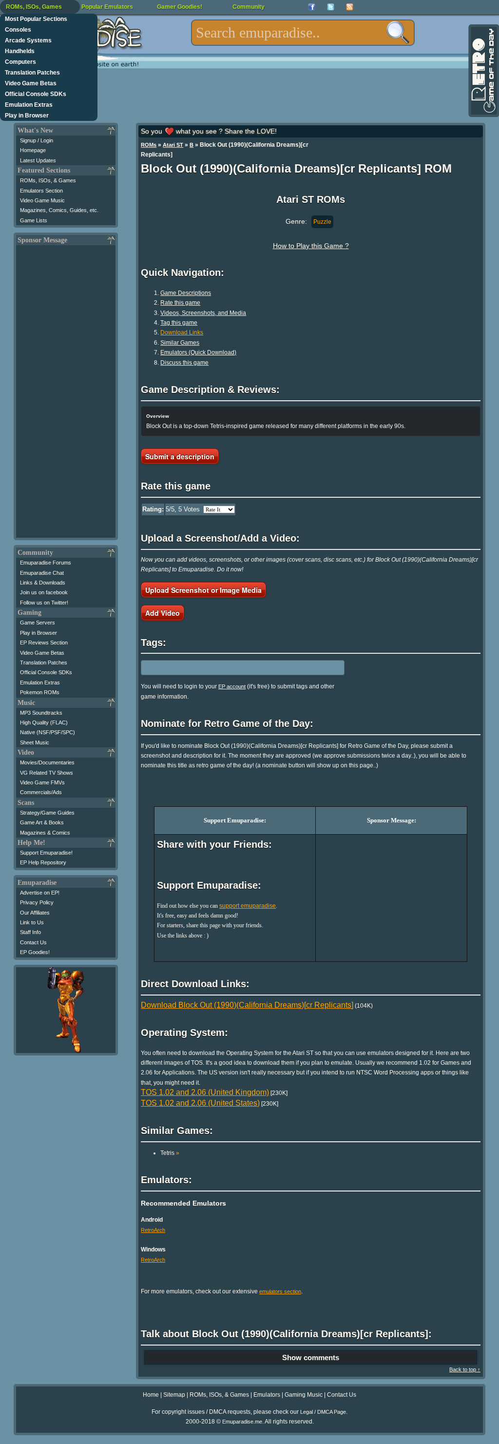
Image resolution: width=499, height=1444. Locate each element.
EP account (232, 686)
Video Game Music (42, 200)
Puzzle (322, 221)
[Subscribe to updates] (349, 7)
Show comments (310, 1357)
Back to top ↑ (464, 1369)
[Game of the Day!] (483, 70)
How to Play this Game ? (311, 246)
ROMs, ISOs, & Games (48, 180)
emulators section (280, 1291)
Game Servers (37, 622)
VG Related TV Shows (46, 773)
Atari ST (173, 145)
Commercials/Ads (41, 792)
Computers (20, 62)
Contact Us (33, 942)
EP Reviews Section (44, 642)
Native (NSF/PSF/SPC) (47, 732)
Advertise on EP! (39, 893)
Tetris (169, 1153)
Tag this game (178, 322)
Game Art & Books (42, 822)
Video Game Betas (31, 83)
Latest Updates (38, 160)
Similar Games (179, 342)
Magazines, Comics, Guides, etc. (59, 210)
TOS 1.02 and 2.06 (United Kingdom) (205, 1092)
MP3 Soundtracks (41, 713)
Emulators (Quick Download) (198, 352)
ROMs (148, 145)
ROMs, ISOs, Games (34, 6)
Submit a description (179, 456)
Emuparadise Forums (45, 563)
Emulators (266, 1394)
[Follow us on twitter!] (330, 7)
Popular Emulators (107, 6)
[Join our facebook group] (311, 7)
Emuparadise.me (242, 1421)
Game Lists (33, 220)
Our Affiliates (35, 913)
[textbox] (303, 33)
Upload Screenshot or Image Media (203, 590)
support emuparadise (247, 905)
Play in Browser (27, 115)
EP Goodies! (35, 952)
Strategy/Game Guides (47, 813)
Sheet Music (34, 742)
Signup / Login (36, 140)
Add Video (162, 613)
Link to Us (32, 922)
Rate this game (180, 302)
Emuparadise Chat (42, 573)
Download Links (181, 332)
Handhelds (20, 51)
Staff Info (30, 932)
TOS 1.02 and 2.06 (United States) (200, 1103)
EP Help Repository (43, 862)
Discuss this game (184, 362)
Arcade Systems (28, 40)
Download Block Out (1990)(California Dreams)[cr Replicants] (247, 1005)
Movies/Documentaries (47, 762)
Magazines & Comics (45, 833)
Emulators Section (41, 191)
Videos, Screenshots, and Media (203, 313)
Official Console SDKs (35, 94)
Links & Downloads (42, 582)
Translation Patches (32, 72)
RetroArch (153, 1230)
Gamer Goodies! (179, 6)
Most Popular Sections (36, 19)
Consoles (18, 29)
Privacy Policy (37, 902)
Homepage (33, 150)
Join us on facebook (44, 592)
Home (151, 1394)
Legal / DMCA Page (323, 1412)
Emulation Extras (29, 104)
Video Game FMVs (42, 782)
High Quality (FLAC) (44, 722)
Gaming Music (304, 1394)
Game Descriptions (185, 293)
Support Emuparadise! (46, 853)
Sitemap (174, 1394)
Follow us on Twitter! (44, 602)
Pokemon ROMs (39, 692)
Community (248, 6)
